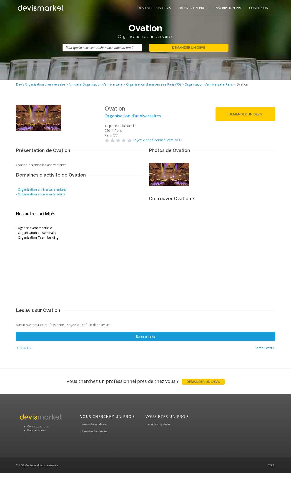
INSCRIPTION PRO (228, 8)
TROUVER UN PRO (192, 8)
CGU (271, 465)
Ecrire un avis (145, 336)
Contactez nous (38, 426)
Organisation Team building (38, 237)
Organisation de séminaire (37, 232)
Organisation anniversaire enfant (42, 189)
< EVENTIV (23, 348)
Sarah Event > (265, 348)
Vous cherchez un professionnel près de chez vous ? (143, 381)
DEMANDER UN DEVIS (154, 8)
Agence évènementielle (35, 228)
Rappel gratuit (37, 430)
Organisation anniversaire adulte (41, 194)
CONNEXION (258, 8)
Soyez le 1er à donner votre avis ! (157, 140)
